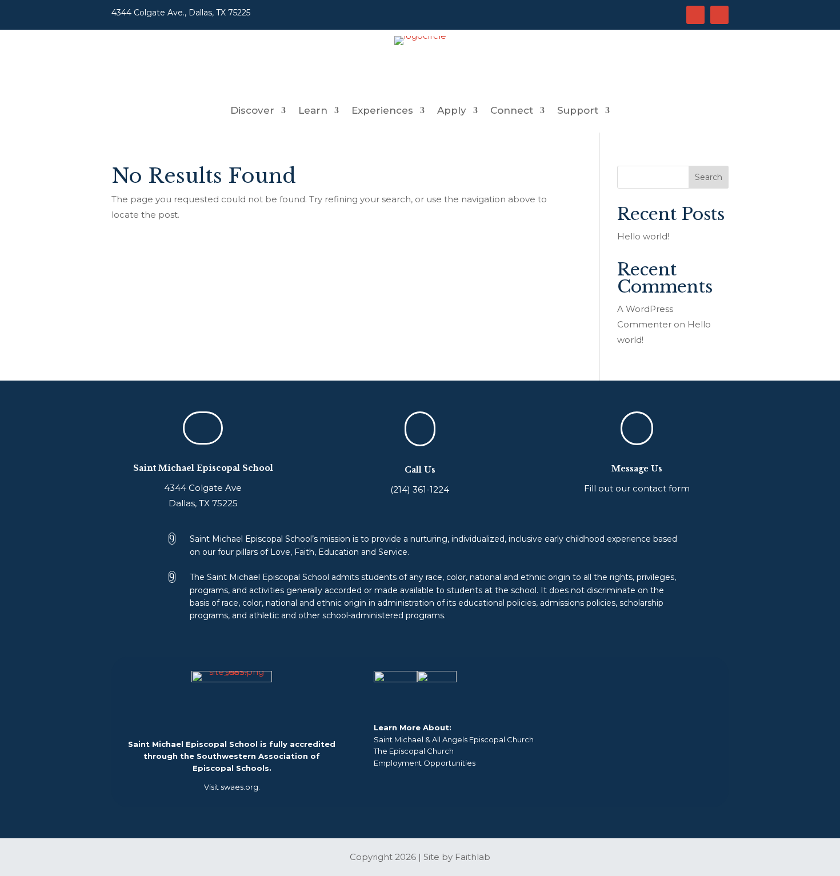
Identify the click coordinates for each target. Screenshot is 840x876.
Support (577, 111)
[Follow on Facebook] (719, 15)
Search (708, 177)
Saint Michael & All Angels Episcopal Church (454, 739)
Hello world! (643, 236)
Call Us (420, 470)
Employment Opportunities (424, 762)
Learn (312, 111)
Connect (511, 111)
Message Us (636, 468)
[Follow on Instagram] (695, 15)
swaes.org (239, 786)
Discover (252, 111)
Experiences (382, 111)
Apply (451, 111)
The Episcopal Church (414, 750)
